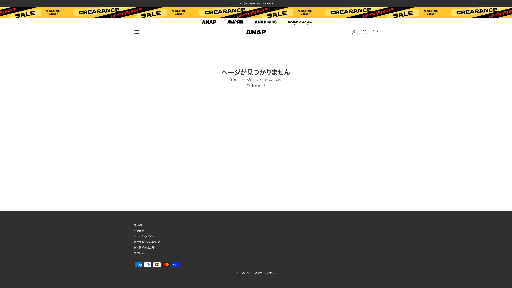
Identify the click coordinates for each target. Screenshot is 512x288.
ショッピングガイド (144, 236)
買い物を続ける (256, 85)
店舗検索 (139, 231)
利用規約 (139, 253)
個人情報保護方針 (144, 247)
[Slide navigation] (256, 22)
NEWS (138, 225)
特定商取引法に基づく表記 (148, 242)
